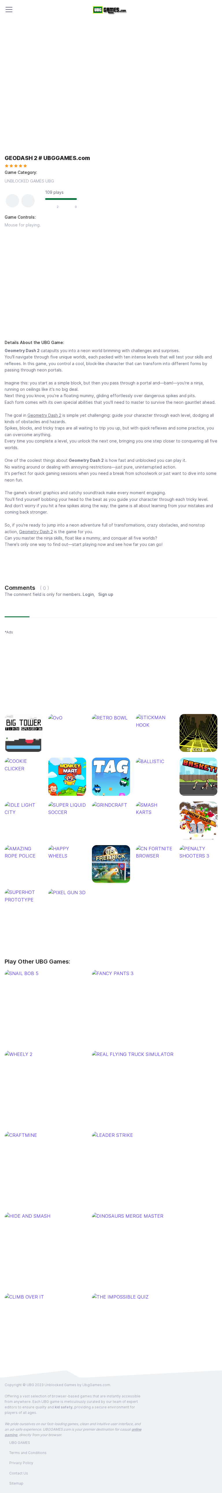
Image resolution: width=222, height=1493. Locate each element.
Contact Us (18, 1473)
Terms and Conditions (28, 1453)
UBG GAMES (19, 1442)
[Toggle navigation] (9, 9)
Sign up (105, 594)
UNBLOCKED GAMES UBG (29, 181)
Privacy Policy (21, 1463)
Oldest (75, 610)
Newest (17, 610)
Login (88, 594)
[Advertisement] (111, 285)
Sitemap (16, 1483)
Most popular (46, 610)
